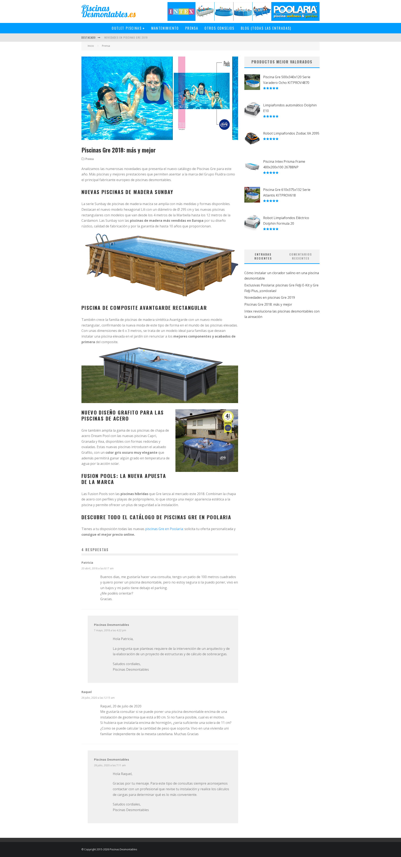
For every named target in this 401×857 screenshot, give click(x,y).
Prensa (191, 28)
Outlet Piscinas (127, 28)
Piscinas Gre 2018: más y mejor (268, 304)
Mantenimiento (165, 28)
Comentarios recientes (300, 256)
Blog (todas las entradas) (266, 28)
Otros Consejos (219, 28)
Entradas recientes (263, 256)
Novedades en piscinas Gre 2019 (126, 37)
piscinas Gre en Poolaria (164, 529)
